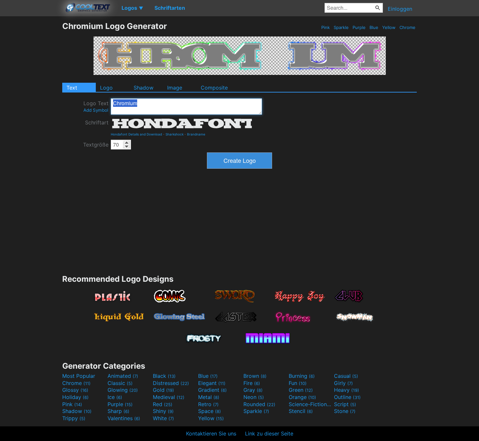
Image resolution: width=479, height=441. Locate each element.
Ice (115, 397)
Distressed (171, 383)
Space (209, 411)
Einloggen (400, 9)
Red (162, 404)
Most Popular (78, 376)
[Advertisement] (31, 119)
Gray (253, 390)
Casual (346, 376)
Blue (374, 27)
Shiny (163, 411)
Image (174, 87)
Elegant (211, 383)
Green (301, 390)
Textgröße (96, 144)
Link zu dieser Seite (269, 433)
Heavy (346, 390)
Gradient (212, 390)
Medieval (168, 397)
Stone (345, 411)
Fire (251, 383)
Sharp (118, 411)
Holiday (75, 397)
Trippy (73, 418)
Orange (302, 397)
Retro (208, 404)
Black (164, 376)
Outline (347, 397)
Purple (359, 27)
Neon (253, 397)
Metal (208, 397)
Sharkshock (174, 134)
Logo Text (96, 106)
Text (71, 87)
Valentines (124, 418)
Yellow (389, 27)
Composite (214, 87)
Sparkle (341, 27)
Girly (343, 383)
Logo (106, 87)
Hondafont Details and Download (136, 134)
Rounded (259, 404)
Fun (298, 383)
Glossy (75, 390)
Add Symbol (95, 110)
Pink (325, 27)
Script (345, 404)
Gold (163, 390)
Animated (123, 376)
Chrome (407, 27)
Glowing (123, 390)
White (163, 418)
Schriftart (97, 122)
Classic (120, 383)
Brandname (196, 134)
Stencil (301, 411)
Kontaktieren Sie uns (211, 433)
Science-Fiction (310, 404)
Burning (302, 376)
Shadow (143, 87)
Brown (255, 376)
